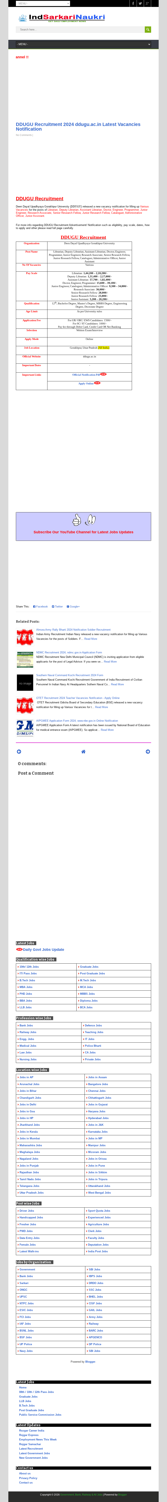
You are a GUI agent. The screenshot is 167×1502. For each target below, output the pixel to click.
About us (25, 1473)
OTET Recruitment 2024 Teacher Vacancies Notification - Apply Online (78, 697)
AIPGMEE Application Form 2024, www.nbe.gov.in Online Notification (77, 720)
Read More (90, 638)
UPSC (23, 1296)
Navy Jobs (26, 1350)
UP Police (26, 1344)
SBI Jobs (94, 1269)
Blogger (90, 1361)
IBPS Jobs (95, 1276)
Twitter (58, 606)
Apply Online (86, 383)
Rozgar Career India (31, 1430)
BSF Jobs (26, 1337)
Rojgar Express (28, 1435)
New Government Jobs (33, 1457)
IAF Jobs (25, 1323)
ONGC (23, 1289)
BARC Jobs (96, 1330)
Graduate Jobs (28, 1396)
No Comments (24, 135)
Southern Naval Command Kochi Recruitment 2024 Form (69, 675)
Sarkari (24, 1283)
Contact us (26, 1482)
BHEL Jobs (96, 1296)
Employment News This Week (38, 1439)
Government (27, 1269)
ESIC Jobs (26, 1310)
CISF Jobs (95, 1303)
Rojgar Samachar (30, 1444)
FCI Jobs (25, 1317)
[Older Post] (148, 751)
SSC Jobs (95, 1289)
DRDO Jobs (96, 1283)
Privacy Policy (28, 1478)
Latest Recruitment (31, 1448)
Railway (94, 1323)
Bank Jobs (26, 1276)
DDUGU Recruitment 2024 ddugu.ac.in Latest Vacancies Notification (78, 127)
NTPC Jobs (27, 1303)
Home (22, 1387)
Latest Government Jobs (34, 1453)
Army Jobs (95, 1317)
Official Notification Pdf (86, 374)
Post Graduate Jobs (31, 1410)
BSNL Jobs (27, 1330)
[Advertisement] (83, 89)
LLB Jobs (25, 1401)
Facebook (41, 606)
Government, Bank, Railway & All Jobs (81, 1494)
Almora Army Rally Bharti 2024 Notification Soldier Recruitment (73, 629)
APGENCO (95, 1337)
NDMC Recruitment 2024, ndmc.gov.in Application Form (69, 652)
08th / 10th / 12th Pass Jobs (36, 1392)
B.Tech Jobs (27, 1405)
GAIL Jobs (95, 1310)
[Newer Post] (19, 751)
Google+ (74, 606)
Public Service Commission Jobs (40, 1414)
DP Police (95, 1344)
